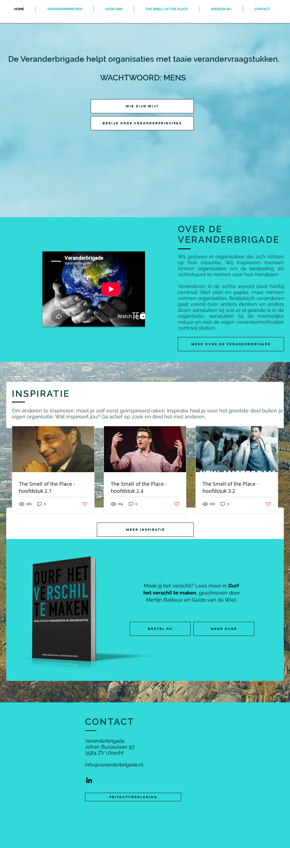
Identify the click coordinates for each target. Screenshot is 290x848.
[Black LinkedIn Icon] (89, 780)
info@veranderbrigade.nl (114, 765)
